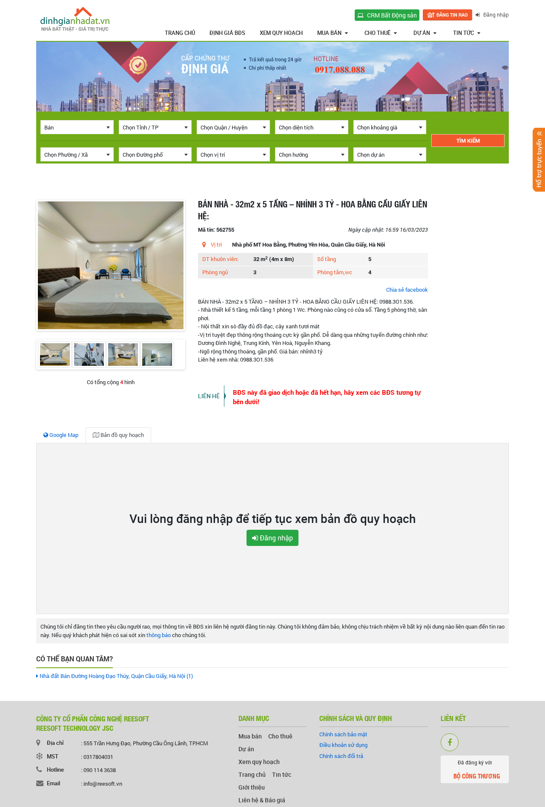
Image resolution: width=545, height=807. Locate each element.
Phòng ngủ (215, 272)
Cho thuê (377, 33)
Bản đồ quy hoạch (121, 435)
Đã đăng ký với (476, 770)
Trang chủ (180, 33)
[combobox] (77, 127)
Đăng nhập (495, 14)
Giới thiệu (251, 787)
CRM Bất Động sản (391, 15)
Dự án (421, 33)
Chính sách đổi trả (341, 756)
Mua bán (329, 33)
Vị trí (216, 244)
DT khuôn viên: (220, 259)
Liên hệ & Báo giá (261, 800)
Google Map (63, 435)
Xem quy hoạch (281, 33)
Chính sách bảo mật (343, 734)
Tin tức (463, 33)
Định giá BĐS (227, 33)
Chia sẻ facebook (407, 289)
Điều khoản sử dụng (343, 745)
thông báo (158, 635)
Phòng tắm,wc (334, 272)
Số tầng (326, 259)
